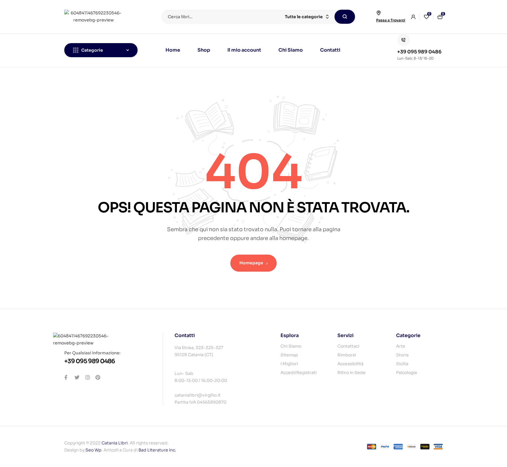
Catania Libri (115, 443)
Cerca (344, 17)
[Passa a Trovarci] (378, 13)
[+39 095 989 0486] (403, 40)
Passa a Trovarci (390, 20)
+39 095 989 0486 (419, 52)
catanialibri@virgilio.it (198, 395)
